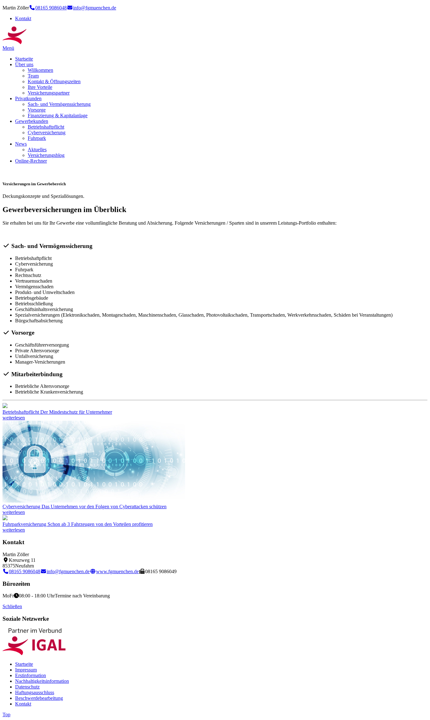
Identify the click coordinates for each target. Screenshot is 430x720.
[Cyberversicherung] (94, 501)
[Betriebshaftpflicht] (5, 406)
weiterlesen (14, 417)
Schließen (12, 606)
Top (6, 714)
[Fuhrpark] (5, 518)
